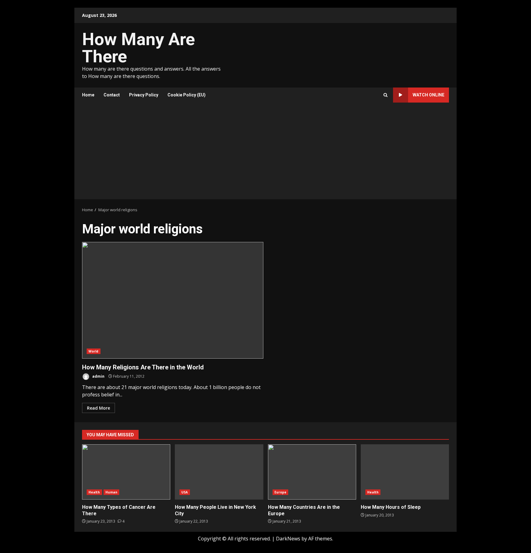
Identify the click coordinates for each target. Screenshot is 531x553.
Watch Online (428, 94)
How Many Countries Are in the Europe (312, 472)
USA (184, 492)
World (93, 351)
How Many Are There (138, 48)
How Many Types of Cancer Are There (126, 472)
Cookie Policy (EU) (186, 94)
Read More (98, 408)
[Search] (385, 95)
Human (111, 492)
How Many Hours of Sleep (405, 472)
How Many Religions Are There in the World (172, 300)
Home (88, 94)
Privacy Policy (143, 94)
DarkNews (288, 538)
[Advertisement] (265, 153)
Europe (280, 492)
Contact (112, 94)
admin (97, 376)
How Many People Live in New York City (219, 472)
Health (94, 492)
